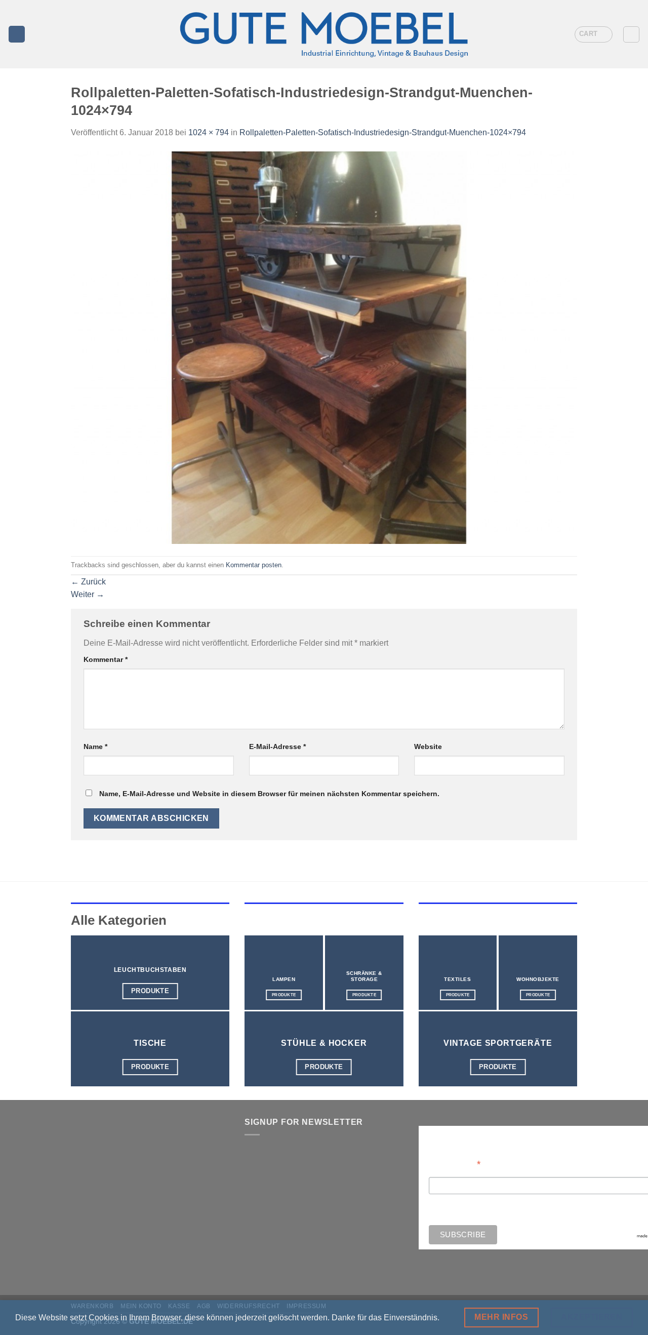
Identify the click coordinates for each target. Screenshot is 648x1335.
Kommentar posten (253, 565)
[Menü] (17, 34)
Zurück (88, 581)
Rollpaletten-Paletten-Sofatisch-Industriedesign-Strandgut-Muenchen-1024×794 (382, 132)
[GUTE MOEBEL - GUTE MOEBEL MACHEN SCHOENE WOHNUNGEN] (324, 34)
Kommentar (106, 659)
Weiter (87, 594)
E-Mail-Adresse (277, 746)
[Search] (631, 34)
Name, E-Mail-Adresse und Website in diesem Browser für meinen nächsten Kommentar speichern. (269, 794)
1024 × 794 (208, 132)
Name (95, 746)
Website (428, 746)
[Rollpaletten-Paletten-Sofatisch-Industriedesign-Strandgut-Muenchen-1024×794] (324, 347)
